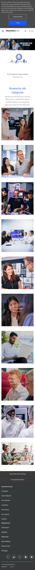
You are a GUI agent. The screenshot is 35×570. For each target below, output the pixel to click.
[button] (26, 31)
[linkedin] (14, 557)
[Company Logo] (15, 31)
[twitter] (20, 557)
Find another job (17, 77)
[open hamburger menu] (3, 31)
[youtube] (32, 557)
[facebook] (8, 557)
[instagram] (26, 557)
